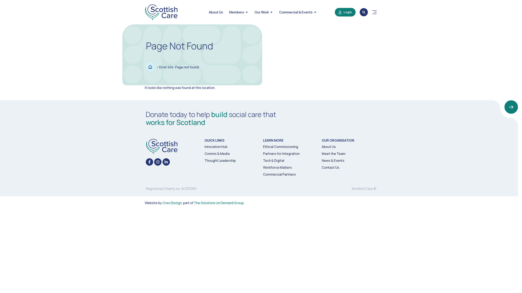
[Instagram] (157, 162)
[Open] (374, 12)
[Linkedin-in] (166, 162)
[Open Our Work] (271, 12)
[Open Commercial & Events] (315, 12)
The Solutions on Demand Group (219, 203)
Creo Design (172, 203)
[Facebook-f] (149, 162)
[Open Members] (246, 12)
